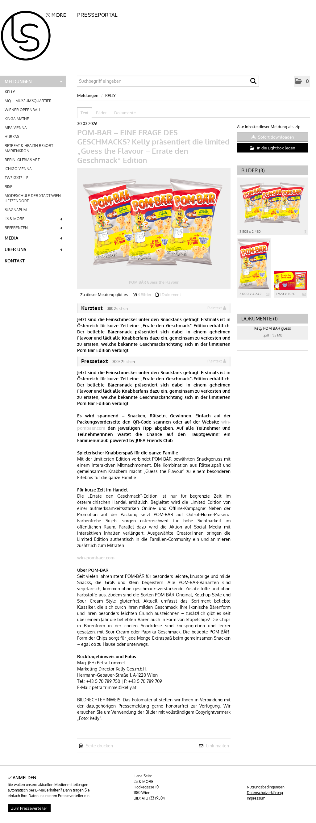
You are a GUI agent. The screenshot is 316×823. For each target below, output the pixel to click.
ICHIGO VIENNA (18, 168)
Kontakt (15, 260)
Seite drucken (99, 745)
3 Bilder (145, 294)
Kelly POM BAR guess (272, 328)
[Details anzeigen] (305, 232)
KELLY (10, 92)
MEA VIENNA (16, 127)
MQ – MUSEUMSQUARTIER (28, 100)
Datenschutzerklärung (265, 792)
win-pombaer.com (95, 557)
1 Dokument (170, 294)
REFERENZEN (16, 227)
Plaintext (215, 308)
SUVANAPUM (16, 209)
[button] (302, 81)
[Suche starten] (253, 82)
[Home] (37, 34)
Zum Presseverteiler (29, 808)
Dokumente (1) (259, 318)
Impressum (256, 798)
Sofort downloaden (275, 137)
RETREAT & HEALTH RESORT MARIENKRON (29, 148)
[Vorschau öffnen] (154, 222)
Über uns (15, 249)
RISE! (9, 186)
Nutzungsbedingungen (266, 787)
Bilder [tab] (101, 112)
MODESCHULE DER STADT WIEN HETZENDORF (33, 198)
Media (11, 237)
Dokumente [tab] (125, 112)
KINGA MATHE (17, 118)
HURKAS (12, 136)
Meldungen (18, 81)
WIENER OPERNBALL (23, 109)
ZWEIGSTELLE (16, 177)
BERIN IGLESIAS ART (22, 159)
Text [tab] (85, 112)
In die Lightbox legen (275, 147)
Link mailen (217, 745)
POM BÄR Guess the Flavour (154, 282)
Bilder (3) (253, 170)
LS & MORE (14, 218)
